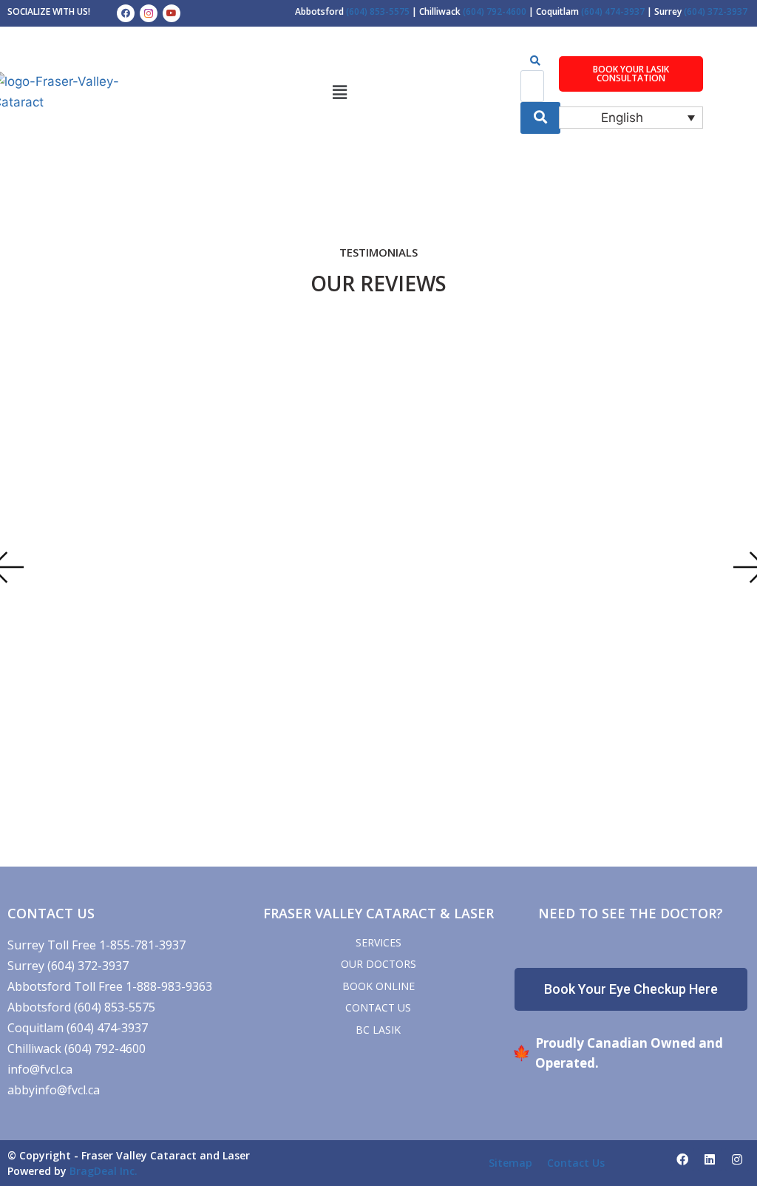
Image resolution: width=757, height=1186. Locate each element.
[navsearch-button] (535, 59)
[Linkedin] (710, 1159)
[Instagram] (737, 1159)
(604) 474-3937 (614, 11)
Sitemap (510, 1163)
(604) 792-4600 (496, 11)
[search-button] (540, 118)
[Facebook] (126, 13)
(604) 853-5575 (379, 11)
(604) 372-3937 (715, 11)
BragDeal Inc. (103, 1171)
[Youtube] (171, 13)
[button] (339, 92)
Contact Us (576, 1163)
